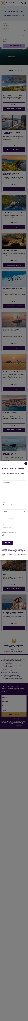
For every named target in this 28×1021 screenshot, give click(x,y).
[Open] (24, 511)
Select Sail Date (6, 525)
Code (4, 502)
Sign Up (7, 542)
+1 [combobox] (3, 504)
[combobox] (13, 511)
